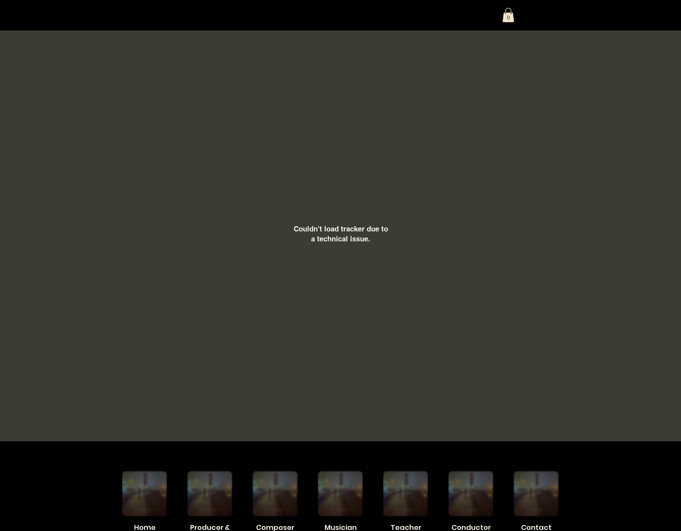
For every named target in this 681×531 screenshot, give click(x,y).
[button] (508, 15)
